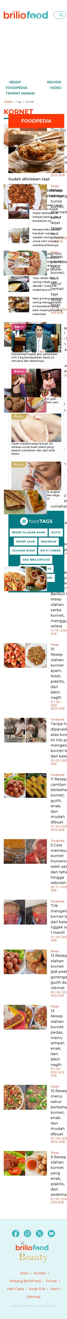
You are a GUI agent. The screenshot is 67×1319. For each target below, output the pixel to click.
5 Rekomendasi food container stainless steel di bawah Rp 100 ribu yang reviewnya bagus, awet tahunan (48, 261)
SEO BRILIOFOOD (36, 559)
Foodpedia (16, 88)
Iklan (24, 1273)
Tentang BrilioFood (25, 1281)
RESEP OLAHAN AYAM (28, 532)
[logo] (26, 14)
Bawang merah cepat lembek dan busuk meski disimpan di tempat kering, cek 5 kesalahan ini (47, 213)
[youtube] (51, 1233)
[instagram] (27, 1233)
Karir (55, 1289)
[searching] (61, 15)
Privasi (51, 1281)
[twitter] (39, 1233)
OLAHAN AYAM (23, 550)
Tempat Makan (20, 93)
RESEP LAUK (25, 541)
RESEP (47, 578)
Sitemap (33, 1297)
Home (8, 101)
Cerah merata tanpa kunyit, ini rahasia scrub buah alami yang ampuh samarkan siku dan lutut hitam (33, 448)
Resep (15, 82)
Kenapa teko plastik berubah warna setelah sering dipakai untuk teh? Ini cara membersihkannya (48, 237)
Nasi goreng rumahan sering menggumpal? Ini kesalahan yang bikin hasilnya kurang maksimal (48, 306)
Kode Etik (37, 1289)
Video (55, 88)
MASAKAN (48, 541)
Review (54, 82)
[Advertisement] (33, 55)
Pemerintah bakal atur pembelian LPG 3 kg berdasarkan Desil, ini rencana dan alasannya (34, 357)
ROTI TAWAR (50, 550)
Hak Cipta (15, 1289)
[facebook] (15, 1233)
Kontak (40, 1273)
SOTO (55, 532)
